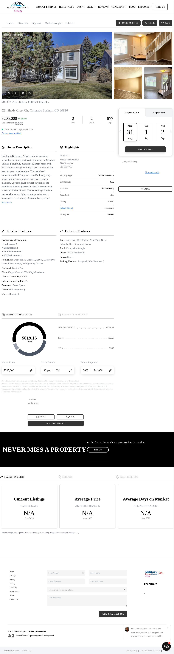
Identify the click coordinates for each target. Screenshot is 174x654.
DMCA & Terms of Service (150, 651)
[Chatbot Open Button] (166, 646)
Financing (13, 587)
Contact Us (14, 599)
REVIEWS (103, 7)
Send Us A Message (113, 614)
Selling (12, 583)
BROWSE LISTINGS (46, 7)
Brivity (16, 651)
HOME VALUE (66, 7)
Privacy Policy (131, 651)
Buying (12, 580)
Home (12, 572)
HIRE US (160, 7)
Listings (13, 576)
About (12, 595)
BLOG (132, 7)
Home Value (14, 592)
